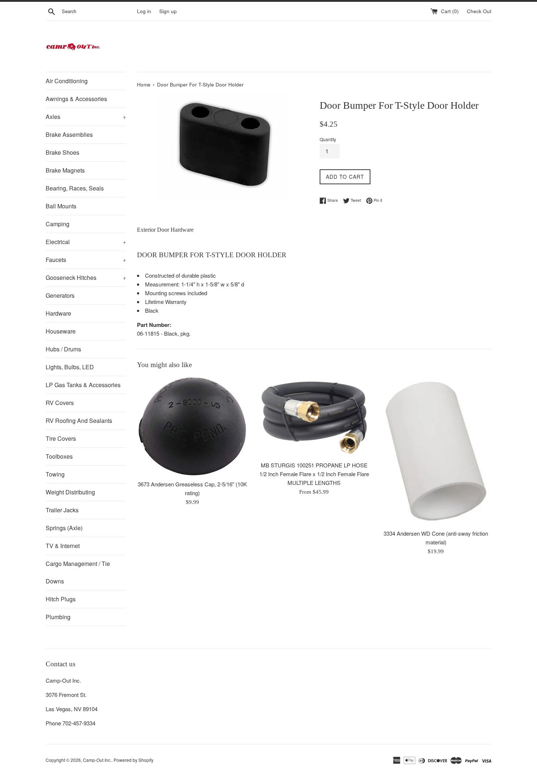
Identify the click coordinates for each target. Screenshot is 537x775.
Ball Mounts (61, 206)
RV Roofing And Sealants (79, 420)
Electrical (86, 242)
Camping (57, 224)
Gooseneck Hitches (86, 277)
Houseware (61, 331)
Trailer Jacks (62, 510)
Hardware (58, 313)
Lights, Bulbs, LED (70, 367)
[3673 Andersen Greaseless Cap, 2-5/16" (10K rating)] (192, 427)
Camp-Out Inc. (97, 760)
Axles (86, 116)
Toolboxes (59, 456)
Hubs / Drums (63, 349)
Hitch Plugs (61, 599)
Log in (144, 11)
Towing (55, 474)
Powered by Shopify (133, 760)
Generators (60, 295)
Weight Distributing (70, 492)
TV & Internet (63, 545)
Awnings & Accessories (76, 99)
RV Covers (60, 402)
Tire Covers (61, 438)
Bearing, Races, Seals (75, 188)
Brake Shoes (62, 152)
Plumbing (58, 617)
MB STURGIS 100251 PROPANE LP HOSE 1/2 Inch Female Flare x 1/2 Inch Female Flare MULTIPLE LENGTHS (314, 473)
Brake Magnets (65, 170)
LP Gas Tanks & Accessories (83, 385)
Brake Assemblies (69, 134)
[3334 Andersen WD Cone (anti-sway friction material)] (436, 451)
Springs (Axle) (64, 528)
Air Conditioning (67, 81)
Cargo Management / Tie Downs (78, 572)
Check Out (479, 11)
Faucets (86, 259)
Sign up (168, 11)
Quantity (328, 139)
